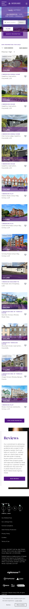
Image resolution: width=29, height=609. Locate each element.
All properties (12, 14)
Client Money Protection (9, 529)
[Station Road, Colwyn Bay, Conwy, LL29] (14, 175)
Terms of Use (5, 541)
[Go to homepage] (14, 3)
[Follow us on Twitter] (15, 508)
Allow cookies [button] (21, 604)
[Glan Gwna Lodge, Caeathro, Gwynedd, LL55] (14, 115)
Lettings (17, 10)
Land (20, 14)
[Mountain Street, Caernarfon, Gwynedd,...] (14, 324)
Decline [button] (8, 604)
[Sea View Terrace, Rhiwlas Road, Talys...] (14, 293)
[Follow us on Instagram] (9, 508)
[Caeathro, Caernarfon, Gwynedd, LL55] (14, 86)
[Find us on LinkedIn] (20, 508)
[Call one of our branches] (26, 4)
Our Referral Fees (7, 518)
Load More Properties (14, 420)
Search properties (13, 34)
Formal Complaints (7, 525)
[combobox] (12, 22)
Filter (8, 28)
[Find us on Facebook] (4, 508)
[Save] (25, 76)
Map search (23, 48)
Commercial (19, 16)
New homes (9, 16)
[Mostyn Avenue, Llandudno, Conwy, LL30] (14, 386)
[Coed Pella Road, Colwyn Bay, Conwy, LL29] (14, 205)
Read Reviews (14, 478)
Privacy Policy (6, 533)
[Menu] (4, 3)
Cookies (4, 537)
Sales (11, 10)
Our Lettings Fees (7, 522)
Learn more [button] (18, 600)
